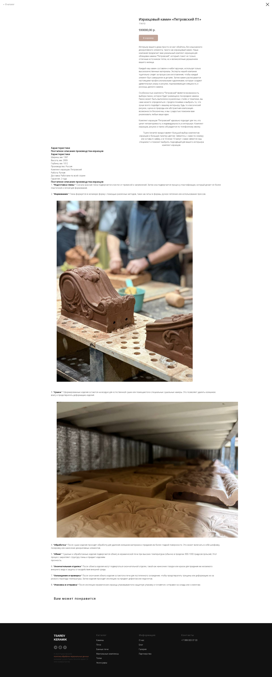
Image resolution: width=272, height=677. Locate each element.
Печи (98, 644)
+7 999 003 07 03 (189, 640)
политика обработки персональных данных (71, 656)
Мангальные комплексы (107, 653)
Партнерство (145, 653)
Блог (141, 644)
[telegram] (55, 647)
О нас (141, 640)
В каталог (9, 4)
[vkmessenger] (60, 647)
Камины (100, 640)
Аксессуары (101, 662)
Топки (99, 658)
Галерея (142, 649)
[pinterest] (65, 647)
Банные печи (102, 649)
